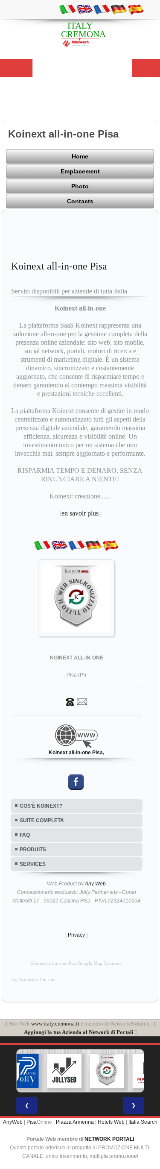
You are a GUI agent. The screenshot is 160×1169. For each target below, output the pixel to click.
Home (80, 156)
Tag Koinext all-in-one (33, 979)
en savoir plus (80, 513)
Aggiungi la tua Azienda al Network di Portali (79, 1032)
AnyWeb (13, 1122)
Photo (80, 186)
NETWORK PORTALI (109, 1139)
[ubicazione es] (135, 9)
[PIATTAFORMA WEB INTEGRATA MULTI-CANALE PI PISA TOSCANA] (107, 1071)
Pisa (31, 1122)
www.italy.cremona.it (55, 1023)
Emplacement (80, 171)
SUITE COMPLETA (42, 820)
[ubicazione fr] (101, 9)
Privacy (76, 935)
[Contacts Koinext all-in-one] (76, 701)
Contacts (80, 201)
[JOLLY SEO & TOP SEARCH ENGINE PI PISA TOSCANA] (64, 1071)
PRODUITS (33, 850)
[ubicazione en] (84, 9)
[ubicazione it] (67, 9)
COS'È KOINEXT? (41, 806)
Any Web (95, 884)
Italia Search (142, 1122)
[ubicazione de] (118, 9)
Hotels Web (111, 1122)
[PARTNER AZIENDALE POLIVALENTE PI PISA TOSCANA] (21, 1071)
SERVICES (33, 864)
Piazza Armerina (75, 1122)
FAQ (25, 835)
